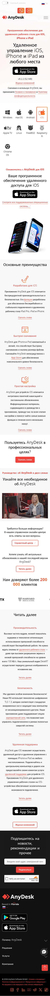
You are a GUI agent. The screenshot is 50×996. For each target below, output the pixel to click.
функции (28, 299)
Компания (7, 964)
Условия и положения (25, 92)
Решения (7, 948)
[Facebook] (17, 989)
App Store (16, 357)
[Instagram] (12, 989)
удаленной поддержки (16, 774)
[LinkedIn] (23, 989)
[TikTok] (46, 989)
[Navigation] (46, 18)
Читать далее (25, 677)
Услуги (5, 956)
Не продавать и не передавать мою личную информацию (22, 984)
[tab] (7, 114)
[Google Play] (25, 917)
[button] (44, 952)
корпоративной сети (15, 717)
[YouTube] (29, 989)
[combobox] (44, 4)
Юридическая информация (35, 982)
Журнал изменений (25, 83)
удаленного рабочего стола (32, 649)
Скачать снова (25, 317)
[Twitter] (40, 989)
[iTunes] (25, 927)
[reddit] (35, 989)
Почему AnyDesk (12, 940)
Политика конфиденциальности (13, 982)
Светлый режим (18, 3)
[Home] (13, 18)
